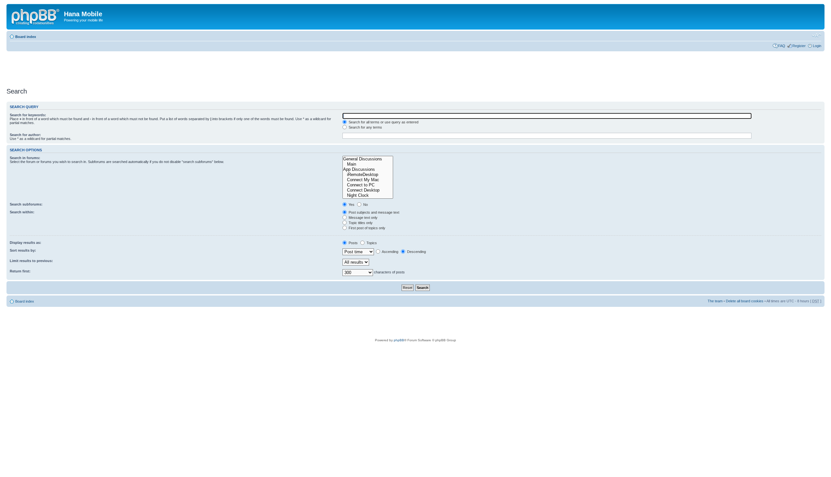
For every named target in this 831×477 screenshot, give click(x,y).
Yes (351, 205)
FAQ (781, 46)
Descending (416, 252)
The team (715, 301)
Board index (25, 37)
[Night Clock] (367, 195)
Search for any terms (365, 127)
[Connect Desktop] (367, 190)
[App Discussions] (367, 169)
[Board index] (36, 16)
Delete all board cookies (744, 301)
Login (817, 46)
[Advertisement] (124, 67)
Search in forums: (25, 158)
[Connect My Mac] (367, 179)
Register (799, 46)
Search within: (22, 212)
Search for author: (25, 135)
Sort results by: (23, 250)
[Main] (367, 164)
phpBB (399, 340)
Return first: (20, 271)
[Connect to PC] (367, 185)
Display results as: (25, 243)
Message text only (363, 218)
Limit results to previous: (31, 261)
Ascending (389, 252)
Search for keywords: (28, 115)
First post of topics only (366, 228)
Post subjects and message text (373, 212)
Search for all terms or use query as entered (383, 122)
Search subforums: (26, 204)
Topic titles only (360, 223)
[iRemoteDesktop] (367, 174)
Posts (353, 243)
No (365, 205)
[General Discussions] (367, 159)
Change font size (816, 35)
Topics (371, 243)
